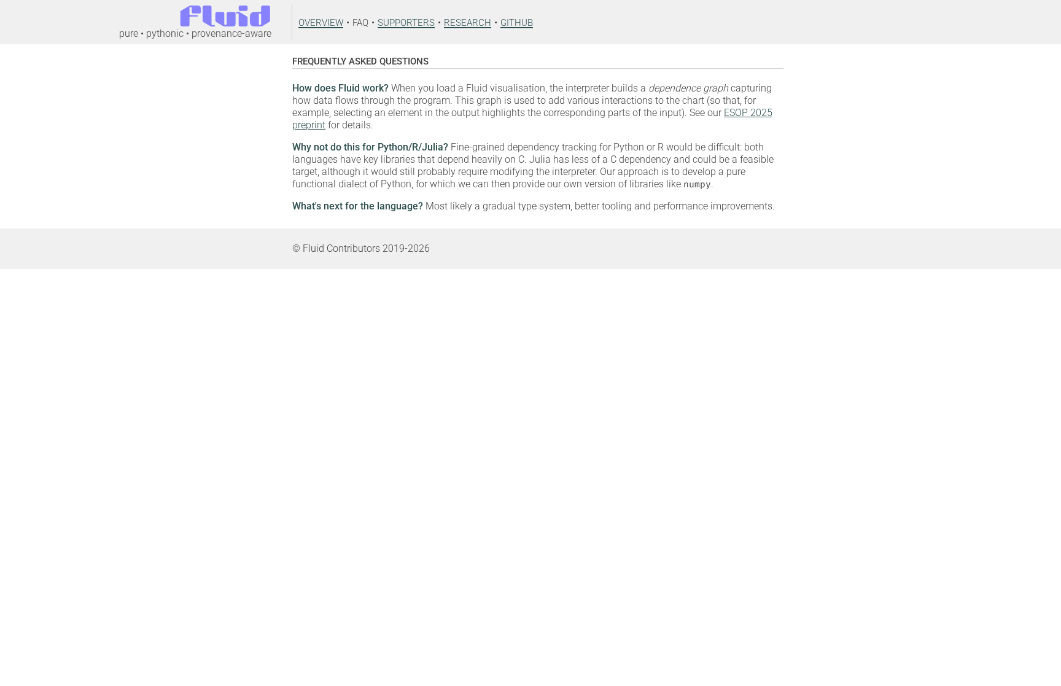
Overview (320, 21)
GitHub (516, 21)
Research (467, 21)
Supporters (406, 21)
